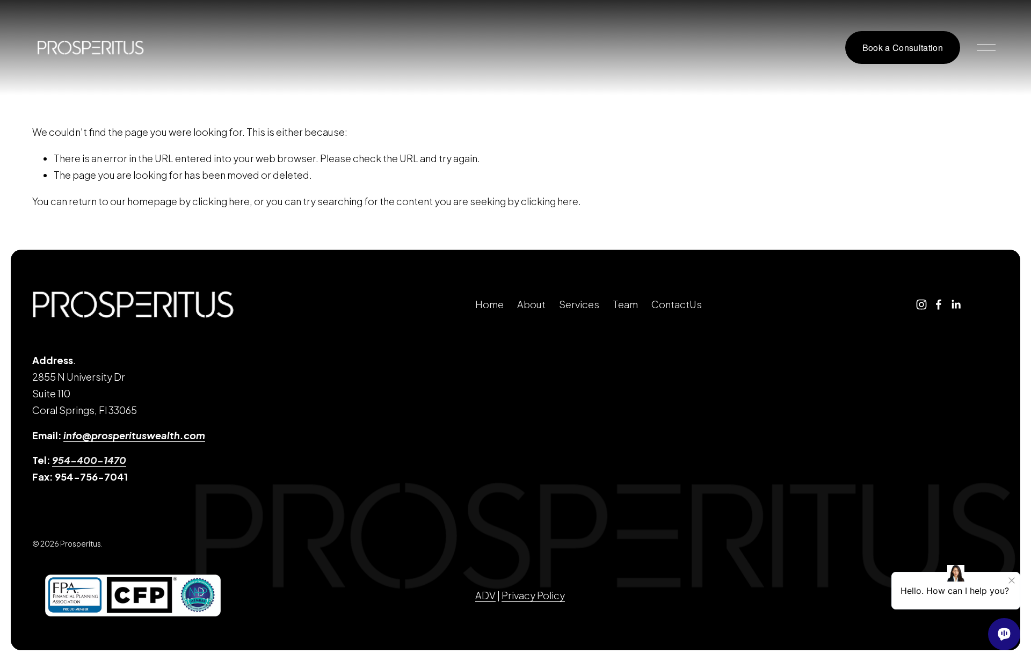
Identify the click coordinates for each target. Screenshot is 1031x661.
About (531, 304)
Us (695, 304)
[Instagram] (921, 304)
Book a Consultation (902, 47)
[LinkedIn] (955, 304)
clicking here (221, 201)
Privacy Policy (533, 595)
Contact (670, 304)
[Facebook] (938, 304)
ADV (485, 595)
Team (625, 304)
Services (579, 304)
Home (489, 304)
